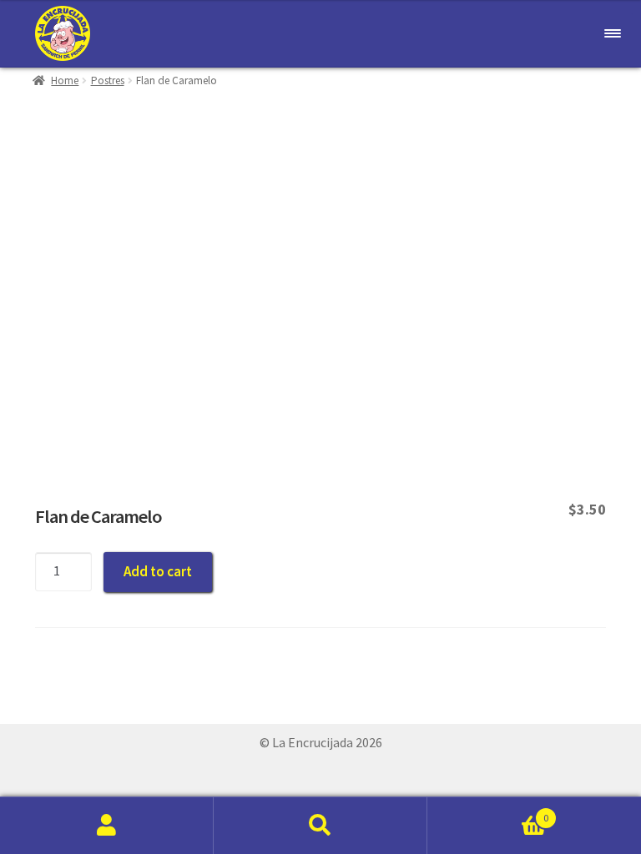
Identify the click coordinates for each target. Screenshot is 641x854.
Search (320, 825)
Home (64, 80)
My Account (107, 825)
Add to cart (158, 571)
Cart (487, 811)
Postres (107, 80)
